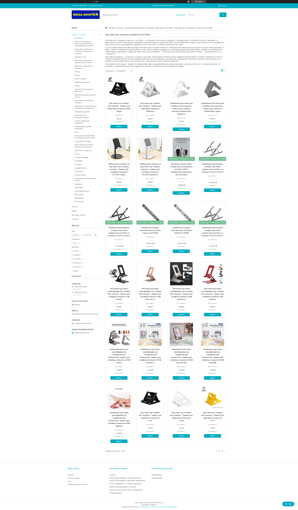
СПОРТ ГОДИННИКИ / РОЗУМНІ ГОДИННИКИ (125, 484)
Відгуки (74, 211)
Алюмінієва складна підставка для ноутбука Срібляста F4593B (181, 230)
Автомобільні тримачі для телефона (84, 101)
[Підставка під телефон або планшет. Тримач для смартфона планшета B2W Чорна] (118, 88)
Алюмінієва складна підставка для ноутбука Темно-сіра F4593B (150, 230)
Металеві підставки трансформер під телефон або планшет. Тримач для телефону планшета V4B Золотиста (150, 293)
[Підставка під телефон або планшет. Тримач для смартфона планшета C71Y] (150, 397)
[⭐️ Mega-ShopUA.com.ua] (86, 18)
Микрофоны (79, 198)
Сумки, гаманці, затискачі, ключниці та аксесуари (84, 146)
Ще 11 (76, 271)
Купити (119, 126)
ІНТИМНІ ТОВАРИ (116, 493)
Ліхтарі (77, 72)
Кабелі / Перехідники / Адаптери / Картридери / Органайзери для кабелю (84, 43)
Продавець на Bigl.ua (149, 505)
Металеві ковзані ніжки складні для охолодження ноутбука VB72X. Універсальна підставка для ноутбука (181, 169)
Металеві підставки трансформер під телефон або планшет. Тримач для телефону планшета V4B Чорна (119, 293)
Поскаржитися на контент (148, 507)
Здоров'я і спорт (81, 57)
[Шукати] (222, 14)
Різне (77, 132)
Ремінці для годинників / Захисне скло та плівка (84, 61)
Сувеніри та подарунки (83, 150)
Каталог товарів (74, 478)
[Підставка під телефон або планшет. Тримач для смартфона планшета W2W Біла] (150, 88)
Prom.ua (160, 503)
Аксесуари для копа (82, 191)
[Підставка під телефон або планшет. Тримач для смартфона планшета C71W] (181, 397)
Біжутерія (78, 184)
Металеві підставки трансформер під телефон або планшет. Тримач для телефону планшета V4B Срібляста (181, 293)
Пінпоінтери (79, 201)
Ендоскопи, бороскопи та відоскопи (84, 90)
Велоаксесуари (80, 79)
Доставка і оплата (78, 215)
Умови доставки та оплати (78, 484)
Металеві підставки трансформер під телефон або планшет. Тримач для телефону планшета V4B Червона (212, 293)
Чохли (77, 154)
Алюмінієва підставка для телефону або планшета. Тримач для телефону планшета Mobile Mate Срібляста (181, 108)
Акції (69, 481)
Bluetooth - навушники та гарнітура (84, 67)
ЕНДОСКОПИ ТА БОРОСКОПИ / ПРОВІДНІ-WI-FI (126, 490)
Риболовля (79, 188)
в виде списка (225, 71)
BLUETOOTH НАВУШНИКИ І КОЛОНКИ (123, 487)
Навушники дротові (82, 112)
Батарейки (79, 161)
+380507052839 (157, 478)
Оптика (77, 86)
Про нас (75, 207)
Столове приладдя (81, 157)
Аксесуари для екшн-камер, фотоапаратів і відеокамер (85, 137)
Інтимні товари (80, 175)
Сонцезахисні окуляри (83, 141)
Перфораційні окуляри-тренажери (83, 127)
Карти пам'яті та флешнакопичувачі (82, 116)
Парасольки (79, 171)
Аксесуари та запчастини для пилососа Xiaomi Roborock (86, 107)
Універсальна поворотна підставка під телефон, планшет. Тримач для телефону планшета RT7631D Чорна (119, 169)
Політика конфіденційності (168, 507)
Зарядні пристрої (81, 168)
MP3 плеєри (79, 194)
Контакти (75, 219)
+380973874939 (157, 475)
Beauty (77, 75)
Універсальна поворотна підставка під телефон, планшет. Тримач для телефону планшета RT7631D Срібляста (150, 169)
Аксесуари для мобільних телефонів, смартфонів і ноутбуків (149, 28)
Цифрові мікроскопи (82, 82)
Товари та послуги (115, 28)
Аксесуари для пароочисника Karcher (85, 179)
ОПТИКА (112, 475)
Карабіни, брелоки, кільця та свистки (85, 96)
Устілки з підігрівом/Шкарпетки (82, 122)
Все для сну (79, 38)
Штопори (78, 164)
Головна (71, 475)
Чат (290, 504)
